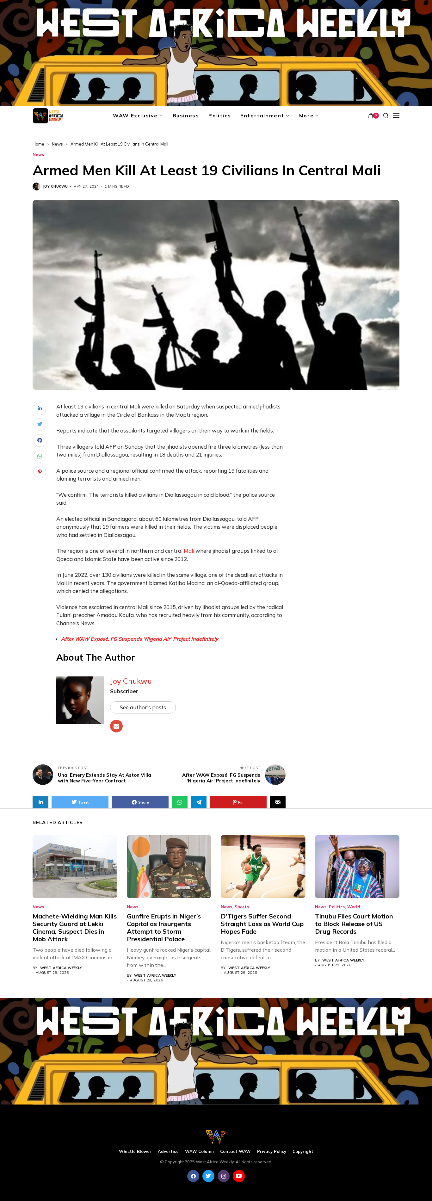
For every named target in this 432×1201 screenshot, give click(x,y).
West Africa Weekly (61, 968)
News (57, 143)
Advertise (168, 1151)
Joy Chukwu (55, 186)
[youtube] (239, 1176)
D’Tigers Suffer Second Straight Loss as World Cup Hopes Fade (262, 923)
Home (38, 143)
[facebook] (193, 1176)
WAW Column (199, 1151)
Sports (242, 907)
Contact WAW (235, 1151)
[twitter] (208, 1176)
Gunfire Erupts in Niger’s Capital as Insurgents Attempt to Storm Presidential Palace (164, 927)
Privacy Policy (271, 1151)
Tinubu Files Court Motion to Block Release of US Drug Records (354, 923)
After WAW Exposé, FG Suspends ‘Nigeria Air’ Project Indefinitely (139, 639)
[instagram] (224, 1176)
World (353, 907)
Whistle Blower (135, 1151)
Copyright (303, 1151)
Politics (337, 907)
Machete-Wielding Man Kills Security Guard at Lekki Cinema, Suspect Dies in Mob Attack (75, 927)
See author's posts (143, 707)
